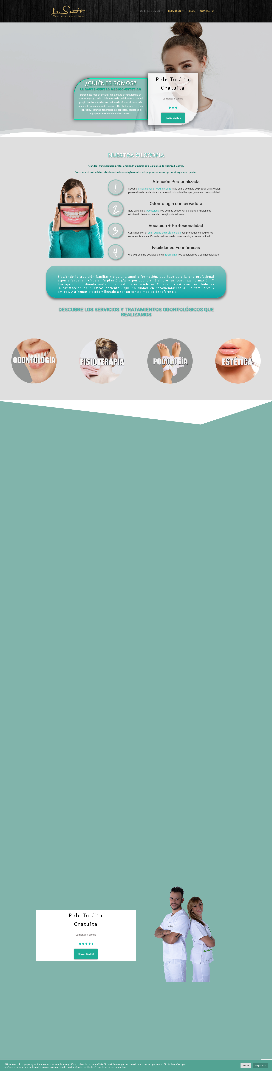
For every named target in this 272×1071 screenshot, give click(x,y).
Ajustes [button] (245, 1065)
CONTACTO (207, 10)
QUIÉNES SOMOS (150, 10)
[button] (173, 118)
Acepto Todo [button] (260, 1065)
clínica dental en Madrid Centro (154, 188)
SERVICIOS (174, 10)
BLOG (192, 10)
